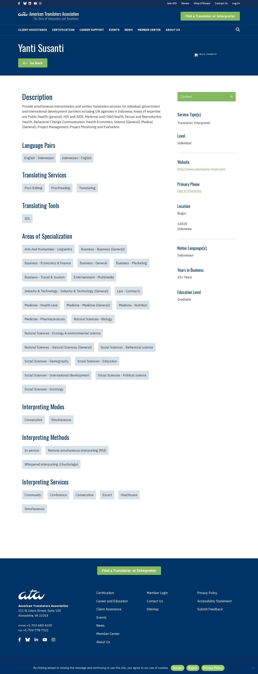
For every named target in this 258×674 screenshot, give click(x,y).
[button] (210, 16)
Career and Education (112, 601)
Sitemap (153, 609)
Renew (185, 3)
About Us (173, 30)
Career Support (91, 30)
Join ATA (172, 3)
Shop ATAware (202, 3)
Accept (178, 667)
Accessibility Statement (214, 601)
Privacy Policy (207, 593)
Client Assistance (32, 30)
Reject (192, 667)
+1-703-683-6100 (39, 625)
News (129, 30)
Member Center (149, 30)
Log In (236, 3)
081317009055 (189, 191)
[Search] (238, 29)
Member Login (157, 593)
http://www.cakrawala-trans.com (201, 169)
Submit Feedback (210, 609)
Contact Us (221, 3)
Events (114, 30)
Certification (63, 30)
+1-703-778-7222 (36, 630)
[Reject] (253, 668)
